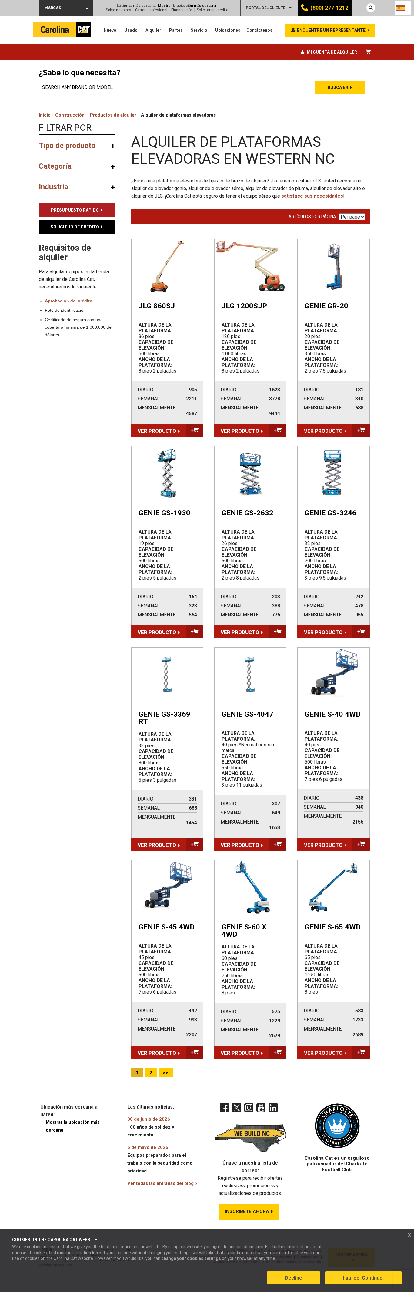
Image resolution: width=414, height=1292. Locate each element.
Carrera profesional (151, 10)
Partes (176, 30)
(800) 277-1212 (329, 8)
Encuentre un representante (331, 30)
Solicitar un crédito (212, 10)
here (96, 1252)
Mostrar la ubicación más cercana (187, 6)
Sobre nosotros (118, 10)
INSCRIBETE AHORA (247, 1211)
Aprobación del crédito (68, 300)
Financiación (182, 10)
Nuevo (110, 30)
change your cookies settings (191, 1258)
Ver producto (157, 431)
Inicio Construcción (62, 115)
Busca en (338, 87)
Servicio (199, 30)
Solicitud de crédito (75, 227)
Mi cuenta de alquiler (332, 52)
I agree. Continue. (363, 1278)
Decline (293, 1278)
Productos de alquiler (113, 115)
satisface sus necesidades (312, 196)
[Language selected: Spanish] (403, 8)
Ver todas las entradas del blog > (162, 1183)
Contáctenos (259, 30)
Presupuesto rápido (75, 210)
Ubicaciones (227, 30)
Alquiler (153, 30)
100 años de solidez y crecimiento (150, 1127)
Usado (131, 30)
